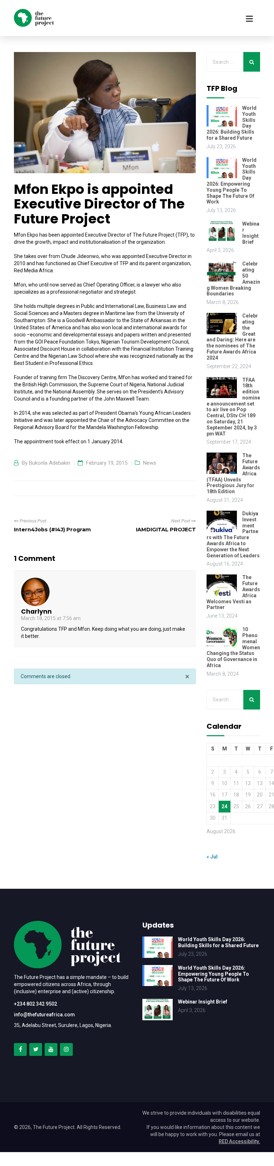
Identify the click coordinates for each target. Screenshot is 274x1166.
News (149, 463)
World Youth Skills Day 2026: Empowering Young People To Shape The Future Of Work (232, 181)
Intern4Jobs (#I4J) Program (52, 529)
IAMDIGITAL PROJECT (166, 529)
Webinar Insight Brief (250, 232)
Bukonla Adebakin (49, 463)
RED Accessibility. (239, 1141)
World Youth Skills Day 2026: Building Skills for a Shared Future (218, 942)
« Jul (212, 857)
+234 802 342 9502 (35, 1004)
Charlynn (36, 611)
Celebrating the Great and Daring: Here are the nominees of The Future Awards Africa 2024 (232, 337)
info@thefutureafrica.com (44, 1014)
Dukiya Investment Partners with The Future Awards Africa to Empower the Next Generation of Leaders (233, 534)
